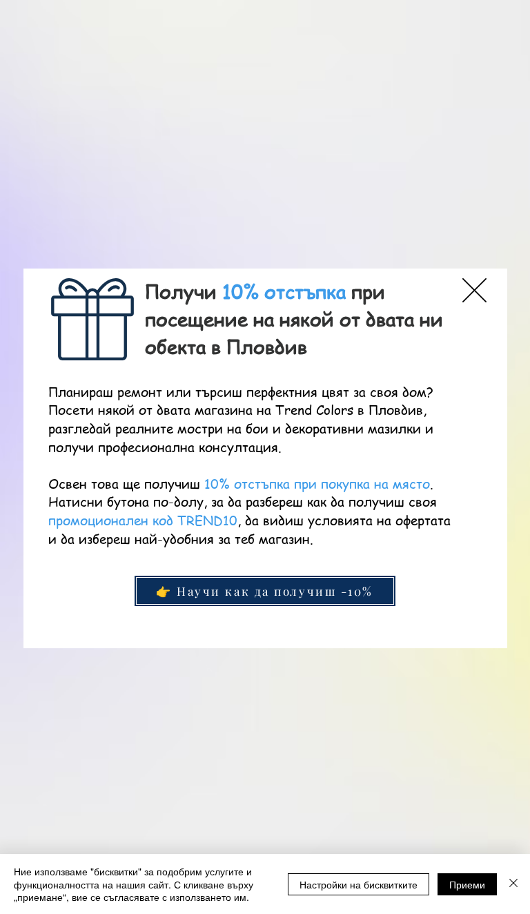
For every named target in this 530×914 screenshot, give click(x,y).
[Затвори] (513, 884)
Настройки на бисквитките (359, 884)
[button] (474, 290)
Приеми (467, 884)
